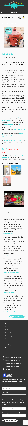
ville (3, 136)
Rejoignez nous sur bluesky (12, 366)
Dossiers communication (12, 339)
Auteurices (8, 327)
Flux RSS (7, 369)
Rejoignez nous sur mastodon (13, 363)
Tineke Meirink (9, 57)
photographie (10, 135)
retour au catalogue (7, 17)
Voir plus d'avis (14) (16, 316)
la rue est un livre (13, 163)
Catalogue (7, 330)
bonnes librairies (8, 124)
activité (21, 133)
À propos (7, 324)
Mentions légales (9, 342)
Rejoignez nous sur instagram (13, 357)
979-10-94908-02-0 (19, 129)
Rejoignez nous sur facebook (13, 360)
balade (4, 135)
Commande (8, 333)
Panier (7, 348)
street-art (21, 135)
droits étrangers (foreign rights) (13, 140)
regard (16, 135)
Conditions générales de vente (13, 336)
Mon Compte (8, 345)
